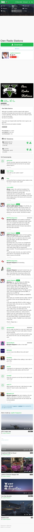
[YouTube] (12, 55)
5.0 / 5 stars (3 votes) (5, 104)
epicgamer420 (10, 327)
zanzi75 (9, 366)
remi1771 (9, 384)
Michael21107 (10, 393)
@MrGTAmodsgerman (12, 235)
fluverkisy (9, 357)
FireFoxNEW (10, 187)
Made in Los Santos (6, 527)
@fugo (8, 189)
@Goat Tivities (19, 206)
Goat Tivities (10, 171)
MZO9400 (9, 350)
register (20, 406)
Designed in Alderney (6, 525)
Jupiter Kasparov (15, 53)
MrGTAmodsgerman (12, 218)
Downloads (6, 101)
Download (18, 44)
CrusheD (9, 375)
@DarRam (9, 282)
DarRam (9, 268)
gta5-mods (9, 160)
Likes (14, 101)
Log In (15, 406)
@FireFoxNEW (10, 206)
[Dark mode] (29, 2)
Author (18, 204)
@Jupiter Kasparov (12, 219)
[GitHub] (14, 55)
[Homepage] (11, 55)
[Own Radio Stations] (17, 90)
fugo (8, 178)
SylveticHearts (10, 343)
